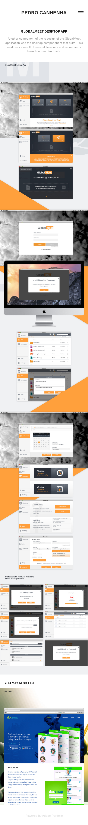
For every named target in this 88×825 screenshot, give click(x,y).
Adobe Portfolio (52, 815)
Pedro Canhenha (44, 12)
